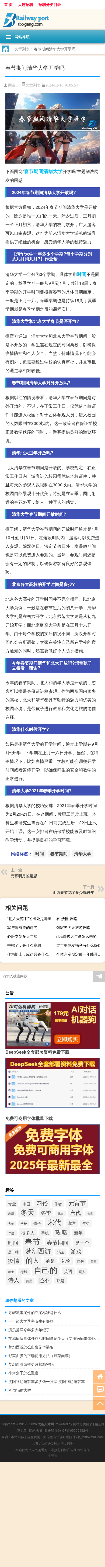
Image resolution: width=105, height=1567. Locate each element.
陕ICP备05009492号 (73, 1430)
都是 (60, 1280)
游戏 (76, 1251)
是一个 (82, 1242)
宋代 (54, 1222)
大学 (90, 1214)
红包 (80, 1261)
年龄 (11, 1233)
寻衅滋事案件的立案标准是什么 (34, 1312)
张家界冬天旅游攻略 (73, 927)
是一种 (13, 1251)
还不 (44, 1280)
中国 (26, 1203)
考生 (11, 1271)
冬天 (27, 1212)
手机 (45, 1233)
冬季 (46, 1212)
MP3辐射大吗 (19, 1390)
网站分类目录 (82, 1423)
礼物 (66, 1261)
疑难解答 (50, 1430)
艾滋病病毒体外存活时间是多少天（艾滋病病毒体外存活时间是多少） (54, 1338)
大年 (11, 1224)
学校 (23, 1223)
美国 (93, 1262)
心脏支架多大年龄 (22, 936)
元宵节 (77, 1203)
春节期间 (33, 171)
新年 (78, 1232)
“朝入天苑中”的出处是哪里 (29, 918)
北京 (61, 1213)
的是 (50, 1260)
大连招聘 (25, 4)
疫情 (13, 1260)
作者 (58, 1203)
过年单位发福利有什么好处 (79, 945)
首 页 (8, 4)
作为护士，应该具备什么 (28, 954)
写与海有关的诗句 (22, 927)
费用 (29, 1280)
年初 (85, 1223)
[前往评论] (99, 1389)
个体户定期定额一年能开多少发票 (80, 954)
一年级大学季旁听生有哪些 (31, 1321)
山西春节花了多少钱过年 (73, 892)
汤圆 (60, 1251)
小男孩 (52, 1455)
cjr (19, 85)
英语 (68, 1271)
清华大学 (53, 171)
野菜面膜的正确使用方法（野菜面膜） (40, 1355)
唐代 (75, 1212)
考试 (23, 1271)
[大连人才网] (52, 19)
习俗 (42, 1203)
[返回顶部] (99, 1403)
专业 (12, 1203)
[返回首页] (99, 1376)
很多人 (28, 1232)
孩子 (37, 1223)
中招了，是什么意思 (24, 945)
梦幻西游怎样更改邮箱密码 (31, 1364)
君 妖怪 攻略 (66, 918)
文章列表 (22, 48)
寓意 (72, 1223)
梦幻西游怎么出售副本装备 (31, 1347)
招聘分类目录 (49, 4)
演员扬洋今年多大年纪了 (29, 1329)
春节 (32, 1241)
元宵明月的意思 (24, 875)
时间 (81, 274)
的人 (32, 1260)
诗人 (13, 1280)
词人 (82, 1271)
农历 (11, 1213)
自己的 (45, 1269)
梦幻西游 (38, 1250)
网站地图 (35, 1430)
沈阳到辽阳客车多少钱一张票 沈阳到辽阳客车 (46, 1381)
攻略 (61, 1231)
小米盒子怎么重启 (23, 1372)
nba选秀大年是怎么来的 (76, 936)
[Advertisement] (52, 1514)
